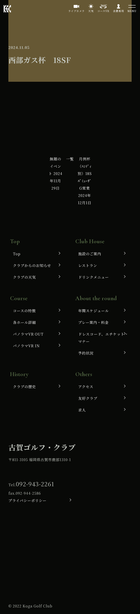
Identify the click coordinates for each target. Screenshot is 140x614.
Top (16, 253)
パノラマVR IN (26, 345)
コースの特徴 (24, 310)
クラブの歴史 (24, 386)
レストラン (87, 265)
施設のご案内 (89, 253)
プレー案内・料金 (93, 322)
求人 (82, 410)
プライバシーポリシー (27, 500)
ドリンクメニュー (93, 277)
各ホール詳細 (24, 322)
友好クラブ (87, 398)
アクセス (85, 386)
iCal (20, 113)
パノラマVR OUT (28, 334)
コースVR (103, 11)
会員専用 (118, 11)
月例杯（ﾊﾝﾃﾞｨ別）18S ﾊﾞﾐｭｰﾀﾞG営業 (85, 180)
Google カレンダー (60, 113)
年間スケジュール (93, 310)
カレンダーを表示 (108, 129)
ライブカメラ (76, 11)
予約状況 (86, 353)
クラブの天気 (24, 277)
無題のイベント (55, 173)
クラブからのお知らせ (32, 265)
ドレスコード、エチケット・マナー (103, 337)
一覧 (70, 158)
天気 (91, 11)
